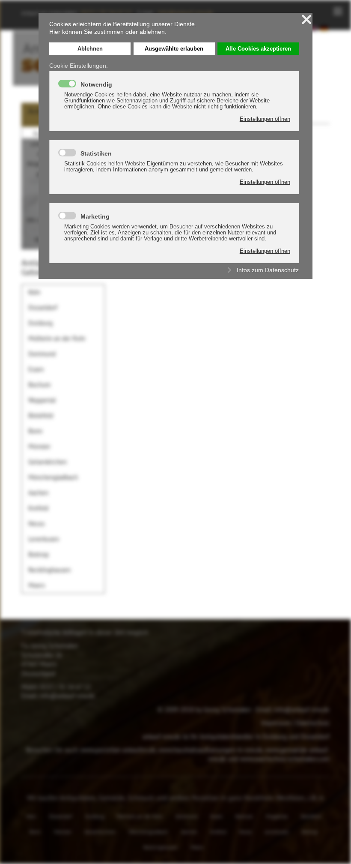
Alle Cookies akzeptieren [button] (258, 49)
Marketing (95, 216)
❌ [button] (306, 19)
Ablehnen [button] (90, 49)
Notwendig (96, 84)
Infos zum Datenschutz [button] (268, 270)
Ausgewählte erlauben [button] (174, 49)
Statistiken (96, 153)
